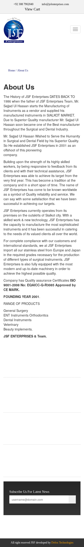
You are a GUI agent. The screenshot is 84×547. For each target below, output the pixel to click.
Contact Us (10, 457)
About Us (22, 70)
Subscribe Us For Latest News (29, 492)
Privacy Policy (12, 419)
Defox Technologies (62, 542)
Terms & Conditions (15, 425)
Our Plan (9, 431)
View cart (9, 463)
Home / (12, 70)
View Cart (31, 9)
